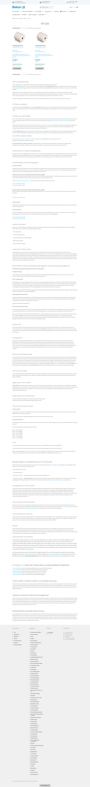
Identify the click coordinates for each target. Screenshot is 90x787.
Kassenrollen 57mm (34, 727)
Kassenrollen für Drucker (35, 693)
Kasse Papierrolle (34, 640)
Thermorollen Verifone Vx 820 (18, 197)
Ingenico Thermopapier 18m (36, 642)
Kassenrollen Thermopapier (36, 717)
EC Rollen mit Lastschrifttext (36, 632)
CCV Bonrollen (33, 667)
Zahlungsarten (16, 634)
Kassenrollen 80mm (34, 673)
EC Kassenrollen (34, 646)
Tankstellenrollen (34, 757)
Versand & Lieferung (17, 640)
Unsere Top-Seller (34, 772)
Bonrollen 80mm (34, 669)
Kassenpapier (33, 648)
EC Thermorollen (34, 655)
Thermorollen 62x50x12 (29, 554)
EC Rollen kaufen (34, 719)
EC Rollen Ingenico (34, 738)
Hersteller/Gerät (72, 11)
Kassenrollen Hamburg (35, 679)
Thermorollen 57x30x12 (35, 686)
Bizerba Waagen (37, 571)
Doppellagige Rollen (34, 761)
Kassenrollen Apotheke (35, 665)
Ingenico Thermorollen (17, 520)
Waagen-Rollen (33, 759)
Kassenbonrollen (34, 721)
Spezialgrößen (33, 768)
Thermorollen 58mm (16, 571)
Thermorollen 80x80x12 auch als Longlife (58, 479)
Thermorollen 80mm (16, 568)
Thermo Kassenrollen (35, 707)
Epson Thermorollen (64, 506)
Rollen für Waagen (32, 14)
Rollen (32, 636)
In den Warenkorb (17, 68)
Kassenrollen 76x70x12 (17, 345)
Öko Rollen (24, 14)
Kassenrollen (48, 11)
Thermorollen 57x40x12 (35, 701)
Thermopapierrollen (55, 464)
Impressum (16, 642)
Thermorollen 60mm (16, 572)
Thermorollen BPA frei (35, 725)
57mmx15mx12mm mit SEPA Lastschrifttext (59, 120)
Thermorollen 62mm (16, 574)
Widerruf (15, 638)
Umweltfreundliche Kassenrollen (37, 657)
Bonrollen (56, 11)
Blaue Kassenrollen (34, 659)
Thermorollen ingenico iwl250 (18, 217)
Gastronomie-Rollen (34, 755)
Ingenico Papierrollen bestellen (36, 663)
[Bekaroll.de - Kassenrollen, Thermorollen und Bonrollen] (24, 7)
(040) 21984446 (50, 632)
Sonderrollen (41, 14)
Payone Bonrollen (34, 705)
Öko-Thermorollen (34, 735)
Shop (23, 565)
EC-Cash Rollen (38, 11)
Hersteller (20, 18)
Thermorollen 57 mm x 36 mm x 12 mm (23, 180)
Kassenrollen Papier (34, 709)
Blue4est (32, 650)
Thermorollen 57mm (16, 569)
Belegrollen (33, 695)
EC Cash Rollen (33, 653)
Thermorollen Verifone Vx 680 (18, 218)
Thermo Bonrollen (34, 733)
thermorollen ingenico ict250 (18, 185)
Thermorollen (15, 11)
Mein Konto (64, 11)
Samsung (25, 18)
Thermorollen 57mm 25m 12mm (45, 125)
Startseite (16, 18)
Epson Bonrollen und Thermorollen (37, 745)
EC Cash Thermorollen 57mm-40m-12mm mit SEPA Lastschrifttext (26, 139)
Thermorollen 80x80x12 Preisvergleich (35, 740)
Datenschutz (16, 636)
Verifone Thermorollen (35, 675)
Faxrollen (32, 766)
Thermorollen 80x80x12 (27, 11)
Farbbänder (33, 764)
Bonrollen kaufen (34, 699)
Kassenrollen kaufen (34, 683)
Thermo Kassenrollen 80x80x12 (36, 712)
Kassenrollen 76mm (34, 688)
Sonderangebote (34, 723)
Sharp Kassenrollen (34, 644)
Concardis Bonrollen (34, 681)
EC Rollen (28, 569)
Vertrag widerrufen (45, 785)
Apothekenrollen (16, 14)
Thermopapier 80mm (34, 661)
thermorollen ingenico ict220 (18, 183)
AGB (14, 632)
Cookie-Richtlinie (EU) (18, 644)
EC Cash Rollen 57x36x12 (35, 671)
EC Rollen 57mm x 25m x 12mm (36, 697)
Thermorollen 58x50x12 (54, 554)
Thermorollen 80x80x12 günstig (36, 731)
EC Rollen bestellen (34, 729)
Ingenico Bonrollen (34, 634)
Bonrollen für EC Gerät (35, 703)
